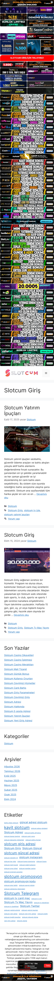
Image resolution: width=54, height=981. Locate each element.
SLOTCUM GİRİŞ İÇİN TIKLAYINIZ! (27, 58)
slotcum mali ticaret (11, 865)
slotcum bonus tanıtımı (12, 836)
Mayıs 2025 (10, 785)
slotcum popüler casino (27, 868)
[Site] (27, 97)
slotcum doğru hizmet (33, 840)
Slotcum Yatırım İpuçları (17, 716)
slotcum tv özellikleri (11, 906)
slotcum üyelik (43, 914)
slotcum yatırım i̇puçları (17, 514)
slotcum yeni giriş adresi (27, 914)
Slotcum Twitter (30, 906)
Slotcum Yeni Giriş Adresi (18, 720)
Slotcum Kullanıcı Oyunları (18, 678)
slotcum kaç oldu (10, 861)
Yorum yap (14, 518)
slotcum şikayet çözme (30, 917)
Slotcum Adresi (12, 702)
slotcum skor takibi (11, 885)
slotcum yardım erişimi (12, 910)
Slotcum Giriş (15, 510)
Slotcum (12, 506)
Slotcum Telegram (21, 893)
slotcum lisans (41, 861)
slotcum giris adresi (19, 844)
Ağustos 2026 (12, 766)
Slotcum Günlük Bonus (16, 674)
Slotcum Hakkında (14, 706)
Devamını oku (21, 615)
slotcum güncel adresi (21, 853)
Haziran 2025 (11, 780)
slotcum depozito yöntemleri (14, 840)
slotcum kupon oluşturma (26, 861)
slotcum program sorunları (13, 872)
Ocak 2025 (10, 794)
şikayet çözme (22, 921)
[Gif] (27, 156)
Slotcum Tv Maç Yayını (36, 627)
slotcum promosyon (23, 876)
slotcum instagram (31, 857)
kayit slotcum (17, 827)
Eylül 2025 (10, 776)
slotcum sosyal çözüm (26, 885)
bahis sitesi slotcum (11, 823)
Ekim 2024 (10, 799)
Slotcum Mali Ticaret (15, 669)
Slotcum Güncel (32, 848)
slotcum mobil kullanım (27, 865)
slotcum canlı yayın (28, 836)
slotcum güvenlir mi (11, 858)
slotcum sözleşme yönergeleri (14, 889)
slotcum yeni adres (10, 914)
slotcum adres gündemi (39, 828)
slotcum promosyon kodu (20, 881)
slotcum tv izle (32, 510)
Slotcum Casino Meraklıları (19, 664)
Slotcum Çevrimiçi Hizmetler (19, 683)
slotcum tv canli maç (17, 898)
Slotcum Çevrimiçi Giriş (17, 697)
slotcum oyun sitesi (11, 868)
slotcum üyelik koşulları (12, 917)
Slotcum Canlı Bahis (15, 688)
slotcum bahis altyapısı (33, 833)
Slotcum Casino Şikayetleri (19, 655)
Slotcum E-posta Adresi (17, 711)
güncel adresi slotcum (33, 822)
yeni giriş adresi (10, 921)
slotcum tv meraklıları (41, 903)
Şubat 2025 (10, 790)
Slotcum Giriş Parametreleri (19, 692)
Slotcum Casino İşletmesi (18, 660)
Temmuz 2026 (12, 771)
